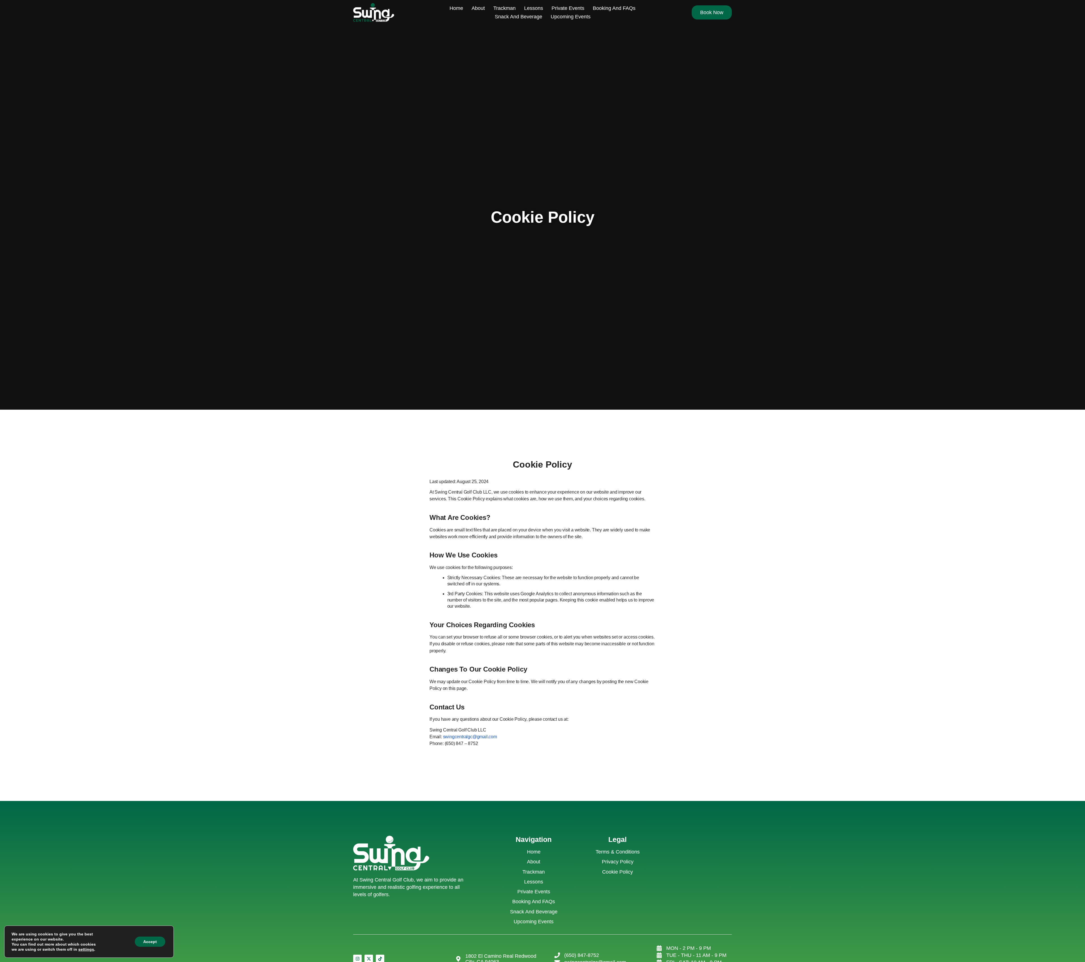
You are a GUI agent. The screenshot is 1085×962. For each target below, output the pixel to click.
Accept (150, 941)
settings (86, 949)
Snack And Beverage (518, 16)
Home (456, 8)
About (478, 8)
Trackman (504, 8)
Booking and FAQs (614, 8)
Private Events (568, 8)
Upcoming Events (571, 16)
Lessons (533, 8)
